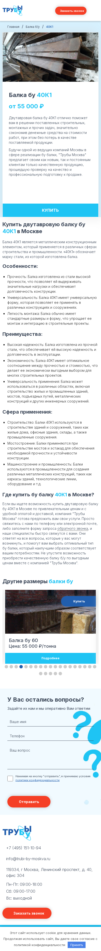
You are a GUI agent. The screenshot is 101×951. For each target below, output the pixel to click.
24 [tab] (60, 673)
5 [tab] (26, 666)
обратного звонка (72, 528)
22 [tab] (50, 673)
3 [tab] (16, 666)
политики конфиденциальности (37, 780)
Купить (50, 210)
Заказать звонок (72, 11)
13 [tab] (65, 666)
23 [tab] (55, 673)
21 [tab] (45, 673)
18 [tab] (89, 666)
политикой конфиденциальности (39, 945)
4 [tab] (21, 666)
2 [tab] (11, 666)
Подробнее (50, 658)
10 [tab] (50, 666)
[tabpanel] (50, 627)
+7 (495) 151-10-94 (23, 847)
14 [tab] (70, 666)
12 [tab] (60, 666)
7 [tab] (35, 666)
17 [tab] (84, 666)
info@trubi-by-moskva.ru (28, 858)
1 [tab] (6, 666)
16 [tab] (79, 666)
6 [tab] (30, 666)
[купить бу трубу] (12, 15)
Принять (76, 945)
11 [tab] (55, 666)
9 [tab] (45, 666)
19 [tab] (94, 666)
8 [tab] (40, 666)
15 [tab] (75, 666)
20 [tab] (40, 673)
